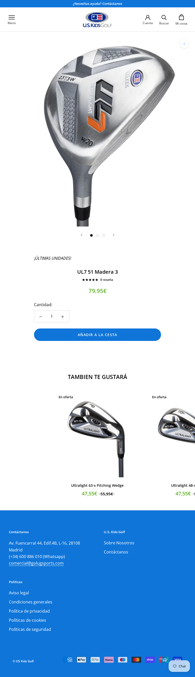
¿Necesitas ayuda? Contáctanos (97, 3)
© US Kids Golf (23, 661)
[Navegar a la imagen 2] (97, 235)
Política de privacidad (29, 611)
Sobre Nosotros (119, 543)
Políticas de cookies (27, 620)
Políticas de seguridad (30, 629)
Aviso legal (19, 593)
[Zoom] (184, 43)
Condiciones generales (30, 602)
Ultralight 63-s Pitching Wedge (97, 485)
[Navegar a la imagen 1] (91, 235)
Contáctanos (116, 552)
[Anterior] (81, 235)
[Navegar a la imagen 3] (103, 235)
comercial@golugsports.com (36, 563)
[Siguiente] (113, 235)
